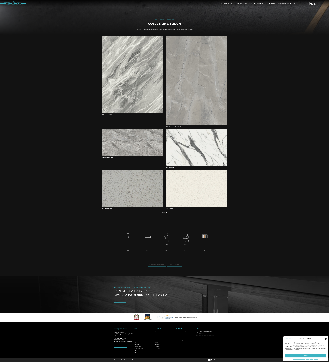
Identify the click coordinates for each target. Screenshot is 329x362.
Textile (156, 336)
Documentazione (283, 3)
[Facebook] (310, 3)
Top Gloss (157, 348)
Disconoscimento (180, 336)
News (246, 3)
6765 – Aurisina (169, 208)
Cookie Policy (179, 334)
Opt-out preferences (299, 359)
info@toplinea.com (119, 339)
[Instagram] (315, 3)
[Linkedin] (312, 3)
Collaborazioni (271, 3)
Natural (157, 334)
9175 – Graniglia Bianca (107, 208)
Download (260, 3)
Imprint (316, 359)
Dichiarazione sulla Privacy (182, 332)
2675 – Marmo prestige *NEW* (173, 126)
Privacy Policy (309, 359)
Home (220, 3)
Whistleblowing (179, 340)
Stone (156, 342)
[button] (325, 338)
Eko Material (160, 20)
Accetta (306, 355)
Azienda (226, 3)
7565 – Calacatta (170, 167)
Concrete (157, 344)
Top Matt (170, 20)
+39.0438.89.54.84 (121, 338)
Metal (156, 340)
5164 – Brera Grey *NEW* (108, 157)
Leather (157, 338)
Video (232, 3)
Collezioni (239, 3)
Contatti (252, 3)
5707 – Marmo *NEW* (107, 114)
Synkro (156, 332)
